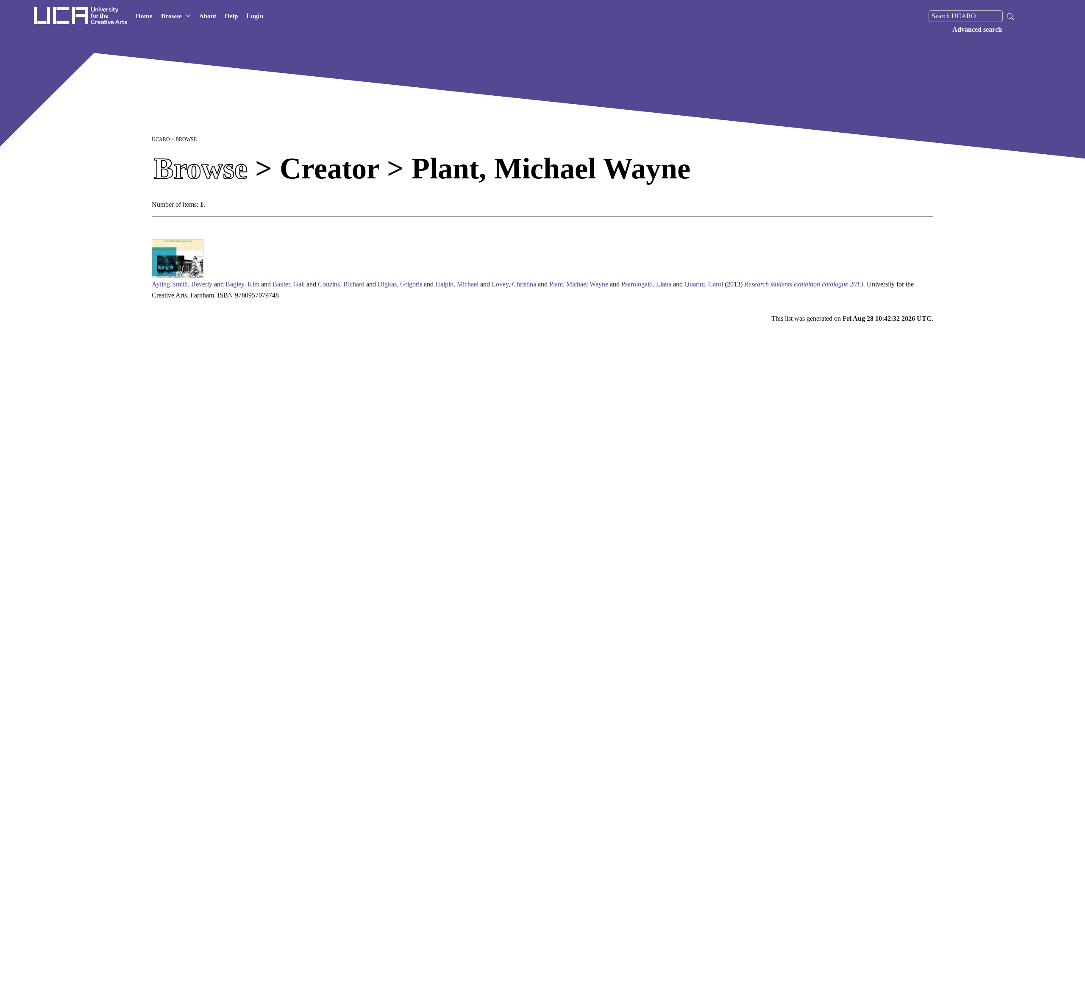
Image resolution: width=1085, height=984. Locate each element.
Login (254, 15)
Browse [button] (171, 16)
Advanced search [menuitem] (977, 29)
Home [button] (144, 16)
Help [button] (231, 16)
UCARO (161, 139)
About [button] (207, 16)
